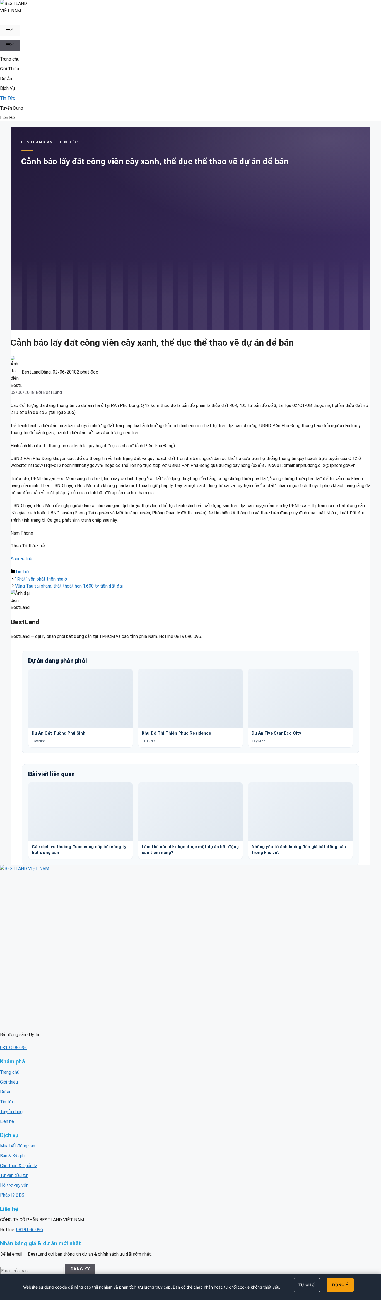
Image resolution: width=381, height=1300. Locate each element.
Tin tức (7, 1101)
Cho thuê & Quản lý (18, 1165)
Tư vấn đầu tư (14, 1175)
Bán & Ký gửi (12, 1156)
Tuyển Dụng (11, 108)
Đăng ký (80, 1269)
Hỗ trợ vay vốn (14, 1185)
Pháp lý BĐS (12, 1195)
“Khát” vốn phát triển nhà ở (41, 579)
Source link (21, 559)
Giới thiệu (9, 1082)
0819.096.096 (13, 1047)
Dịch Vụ (7, 88)
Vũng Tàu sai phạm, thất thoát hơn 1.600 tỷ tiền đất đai (69, 586)
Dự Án (6, 78)
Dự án (5, 1091)
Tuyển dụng (11, 1111)
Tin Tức (7, 98)
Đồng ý (340, 1284)
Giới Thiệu (9, 68)
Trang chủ (9, 59)
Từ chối (307, 1284)
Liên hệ (7, 1121)
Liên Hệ (7, 118)
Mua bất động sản (17, 1146)
